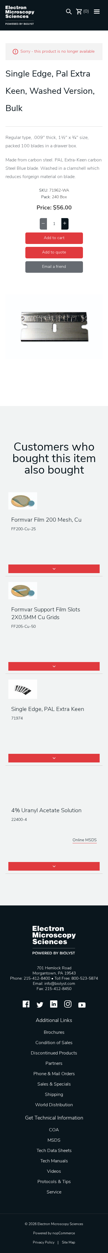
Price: (44, 208)
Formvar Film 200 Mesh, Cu (46, 520)
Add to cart (54, 238)
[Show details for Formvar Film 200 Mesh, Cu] (54, 501)
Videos (54, 1171)
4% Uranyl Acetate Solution (46, 811)
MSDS (54, 1140)
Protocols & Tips (54, 1182)
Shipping (54, 1094)
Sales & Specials (54, 1084)
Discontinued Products (54, 1053)
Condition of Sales (54, 1043)
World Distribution (54, 1105)
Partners (54, 1063)
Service (54, 1192)
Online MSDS (85, 840)
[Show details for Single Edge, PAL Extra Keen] (54, 690)
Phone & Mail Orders (54, 1074)
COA (54, 1130)
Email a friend (54, 267)
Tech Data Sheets (54, 1151)
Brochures (54, 1032)
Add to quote (54, 252)
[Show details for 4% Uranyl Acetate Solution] (54, 786)
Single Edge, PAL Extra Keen (47, 709)
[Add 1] (65, 224)
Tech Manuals (54, 1161)
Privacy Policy (43, 1242)
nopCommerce (63, 1233)
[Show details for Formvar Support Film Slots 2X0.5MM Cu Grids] (54, 591)
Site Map (68, 1242)
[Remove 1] (43, 224)
